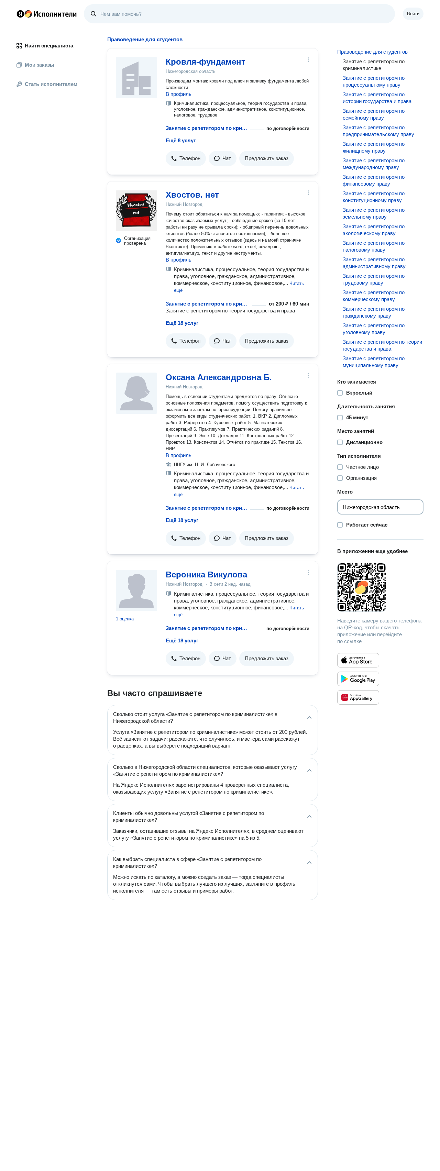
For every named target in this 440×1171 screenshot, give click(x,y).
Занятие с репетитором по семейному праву (374, 114)
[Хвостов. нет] (136, 210)
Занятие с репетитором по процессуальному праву (374, 81)
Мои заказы (39, 65)
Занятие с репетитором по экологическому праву (374, 229)
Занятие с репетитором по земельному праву (374, 213)
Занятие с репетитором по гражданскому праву (374, 312)
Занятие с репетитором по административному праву (374, 262)
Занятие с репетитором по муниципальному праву (374, 361)
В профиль (178, 94)
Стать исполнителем (51, 84)
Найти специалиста (49, 45)
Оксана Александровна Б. (219, 377)
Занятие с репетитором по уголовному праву (374, 328)
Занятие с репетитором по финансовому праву (374, 180)
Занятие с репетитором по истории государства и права (377, 97)
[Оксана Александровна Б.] (136, 393)
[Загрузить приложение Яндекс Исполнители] (380, 587)
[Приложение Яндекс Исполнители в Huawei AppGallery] (358, 697)
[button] (186, 158)
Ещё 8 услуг (181, 140)
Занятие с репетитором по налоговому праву (374, 246)
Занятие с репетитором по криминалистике (206, 128)
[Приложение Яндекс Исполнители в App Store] (358, 660)
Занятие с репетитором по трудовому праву (374, 279)
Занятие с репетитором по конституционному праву (374, 196)
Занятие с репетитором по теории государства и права (382, 345)
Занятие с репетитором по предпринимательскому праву (378, 130)
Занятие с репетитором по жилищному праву (374, 147)
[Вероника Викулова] (136, 590)
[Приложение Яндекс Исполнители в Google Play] (358, 679)
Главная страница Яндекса (20, 14)
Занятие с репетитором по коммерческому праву (374, 295)
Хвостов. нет (192, 194)
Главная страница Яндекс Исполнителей (46, 14)
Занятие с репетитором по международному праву (374, 163)
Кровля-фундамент (205, 61)
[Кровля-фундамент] (136, 77)
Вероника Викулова (206, 574)
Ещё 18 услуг (182, 323)
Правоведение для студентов (372, 52)
